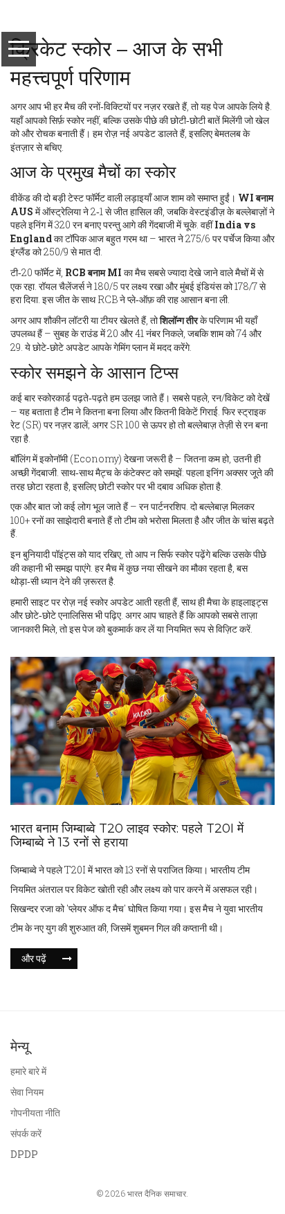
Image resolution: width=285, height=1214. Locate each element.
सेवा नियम (27, 1091)
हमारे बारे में (28, 1071)
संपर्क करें (26, 1133)
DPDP (24, 1154)
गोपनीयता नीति (35, 1112)
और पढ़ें (33, 958)
